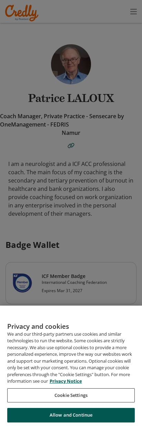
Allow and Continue (71, 415)
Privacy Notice (66, 381)
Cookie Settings (71, 395)
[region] (71, 367)
